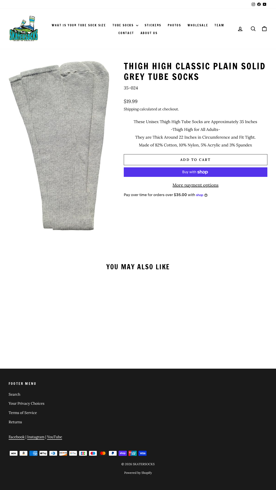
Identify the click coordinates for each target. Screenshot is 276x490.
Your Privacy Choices (26, 403)
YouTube (54, 436)
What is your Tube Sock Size (79, 25)
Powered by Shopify (138, 473)
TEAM (219, 25)
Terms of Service (23, 412)
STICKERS (153, 25)
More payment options (195, 185)
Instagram (35, 436)
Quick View (39, 322)
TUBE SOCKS (124, 25)
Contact (126, 33)
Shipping (131, 109)
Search (14, 394)
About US (149, 33)
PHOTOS (174, 25)
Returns (15, 422)
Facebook (17, 436)
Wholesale (198, 25)
